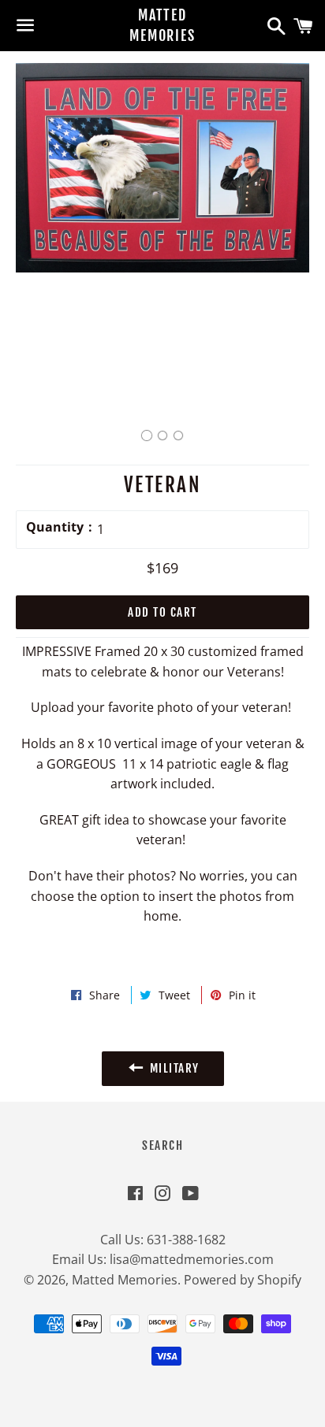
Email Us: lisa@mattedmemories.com (163, 1259)
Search (162, 1145)
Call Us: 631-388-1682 (163, 1239)
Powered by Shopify (242, 1279)
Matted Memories (162, 24)
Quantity (55, 527)
